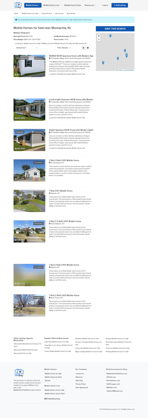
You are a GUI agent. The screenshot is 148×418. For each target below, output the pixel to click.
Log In (105, 5)
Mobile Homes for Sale (53, 374)
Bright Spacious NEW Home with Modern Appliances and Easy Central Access (85, 130)
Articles (47, 380)
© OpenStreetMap (128, 70)
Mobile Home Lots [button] (51, 5)
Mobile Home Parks (72, 5)
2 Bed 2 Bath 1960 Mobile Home (64, 295)
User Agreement (82, 387)
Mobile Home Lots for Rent (55, 393)
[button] (122, 5)
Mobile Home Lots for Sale (54, 390)
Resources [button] (89, 5)
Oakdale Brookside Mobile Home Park (71, 74)
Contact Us (80, 374)
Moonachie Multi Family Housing (25, 350)
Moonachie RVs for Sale (22, 353)
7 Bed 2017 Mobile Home (61, 191)
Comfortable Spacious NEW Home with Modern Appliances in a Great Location (86, 99)
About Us (79, 377)
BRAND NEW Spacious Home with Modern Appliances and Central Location (84, 56)
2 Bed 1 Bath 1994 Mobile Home (64, 265)
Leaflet (120, 70)
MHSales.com (112, 387)
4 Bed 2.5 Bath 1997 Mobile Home (65, 221)
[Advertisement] (53, 326)
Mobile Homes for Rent (53, 377)
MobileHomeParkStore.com (24, 390)
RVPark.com (111, 377)
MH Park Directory (52, 399)
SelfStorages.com (113, 384)
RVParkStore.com (113, 380)
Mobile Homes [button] (32, 5)
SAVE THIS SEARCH (115, 28)
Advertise (79, 380)
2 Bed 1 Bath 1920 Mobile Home (64, 160)
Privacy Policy (81, 384)
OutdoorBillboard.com (115, 391)
